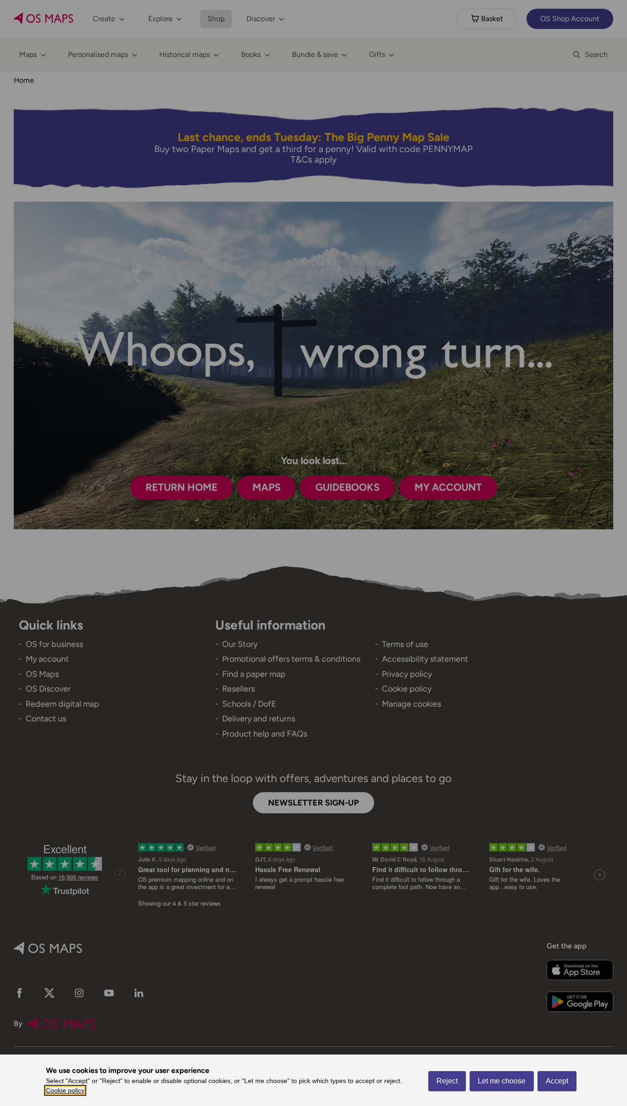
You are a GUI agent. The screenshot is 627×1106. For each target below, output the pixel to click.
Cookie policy (65, 1090)
